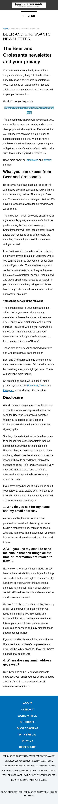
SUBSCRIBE (27, 721)
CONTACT (27, 709)
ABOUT (27, 702)
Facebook (32, 385)
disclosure (32, 159)
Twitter (43, 385)
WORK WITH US (27, 715)
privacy (48, 159)
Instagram (8, 390)
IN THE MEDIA (27, 734)
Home (5, 28)
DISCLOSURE (27, 746)
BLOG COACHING (27, 727)
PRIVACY (27, 740)
